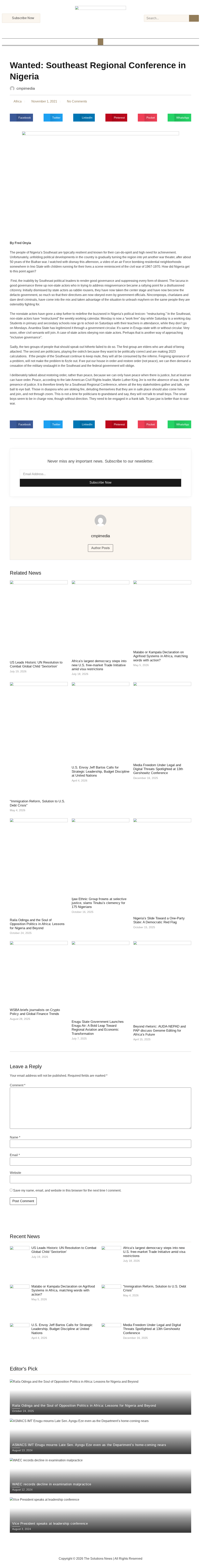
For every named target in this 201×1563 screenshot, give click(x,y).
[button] (100, 42)
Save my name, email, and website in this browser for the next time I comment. (67, 1190)
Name (15, 1137)
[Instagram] (95, 28)
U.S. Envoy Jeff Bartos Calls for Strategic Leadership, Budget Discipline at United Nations (100, 771)
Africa (18, 101)
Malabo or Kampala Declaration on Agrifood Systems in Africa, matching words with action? (160, 656)
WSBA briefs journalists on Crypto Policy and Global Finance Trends (35, 1012)
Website (15, 1172)
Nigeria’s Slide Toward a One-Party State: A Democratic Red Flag (159, 920)
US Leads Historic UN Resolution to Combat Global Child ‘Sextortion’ (36, 664)
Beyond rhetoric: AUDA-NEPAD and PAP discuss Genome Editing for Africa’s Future (159, 1030)
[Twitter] (100, 28)
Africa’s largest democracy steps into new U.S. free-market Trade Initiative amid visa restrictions (99, 665)
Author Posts (100, 548)
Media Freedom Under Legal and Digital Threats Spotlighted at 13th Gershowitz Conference (158, 769)
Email (15, 1155)
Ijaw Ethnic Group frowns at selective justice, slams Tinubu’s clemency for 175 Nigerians (99, 903)
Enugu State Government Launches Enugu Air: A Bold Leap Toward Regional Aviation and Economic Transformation (98, 1028)
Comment (17, 1085)
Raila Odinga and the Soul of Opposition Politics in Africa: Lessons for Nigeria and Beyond (37, 924)
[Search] (194, 18)
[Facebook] (90, 28)
